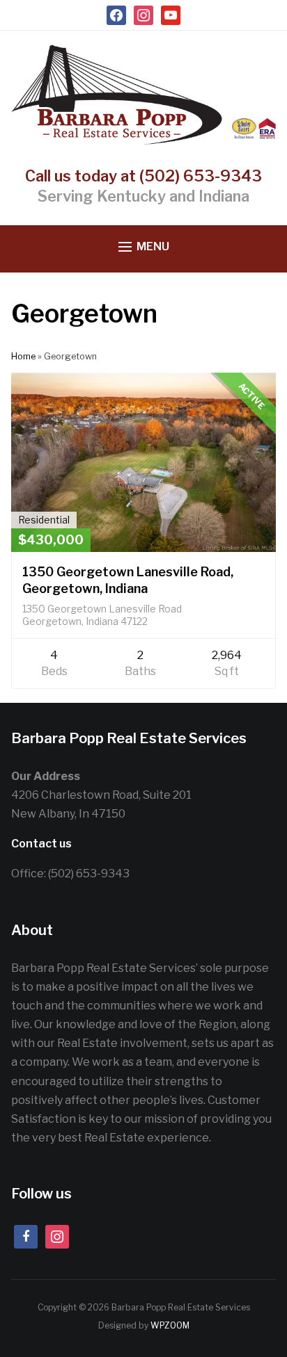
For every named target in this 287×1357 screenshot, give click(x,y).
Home (23, 356)
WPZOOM (169, 1325)
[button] (143, 247)
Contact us (41, 843)
